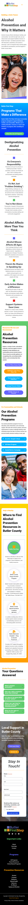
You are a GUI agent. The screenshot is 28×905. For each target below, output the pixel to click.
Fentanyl (14, 877)
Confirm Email (7, 795)
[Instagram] (15, 834)
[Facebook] (9, 834)
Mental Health (14, 881)
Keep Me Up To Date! (13, 813)
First (5, 776)
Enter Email (6, 789)
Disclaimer (21, 900)
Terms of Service (14, 900)
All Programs (14, 860)
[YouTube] (18, 834)
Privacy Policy (7, 900)
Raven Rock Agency (14, 898)
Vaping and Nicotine (14, 887)
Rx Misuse (14, 885)
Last (5, 781)
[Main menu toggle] (22, 4)
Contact (14, 848)
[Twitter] (12, 834)
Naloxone (14, 883)
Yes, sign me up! (10, 809)
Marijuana (14, 879)
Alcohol (14, 875)
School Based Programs (14, 864)
